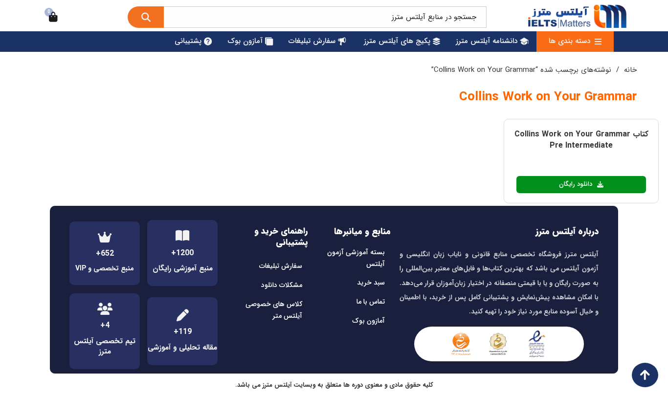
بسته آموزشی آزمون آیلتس (356, 258)
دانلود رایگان (576, 184)
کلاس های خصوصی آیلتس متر (273, 310)
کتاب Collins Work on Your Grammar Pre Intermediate (581, 139)
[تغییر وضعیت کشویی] (598, 41)
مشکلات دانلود (281, 285)
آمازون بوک (368, 320)
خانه (630, 70)
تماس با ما (370, 301)
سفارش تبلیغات (280, 266)
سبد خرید (371, 282)
